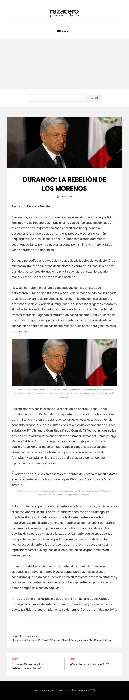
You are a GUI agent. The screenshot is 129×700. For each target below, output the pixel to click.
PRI (105, 640)
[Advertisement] (64, 64)
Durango (30, 636)
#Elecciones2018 (33, 640)
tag (110, 640)
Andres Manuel (62, 640)
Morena (98, 640)
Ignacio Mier (87, 640)
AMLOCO (48, 640)
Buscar (94, 98)
